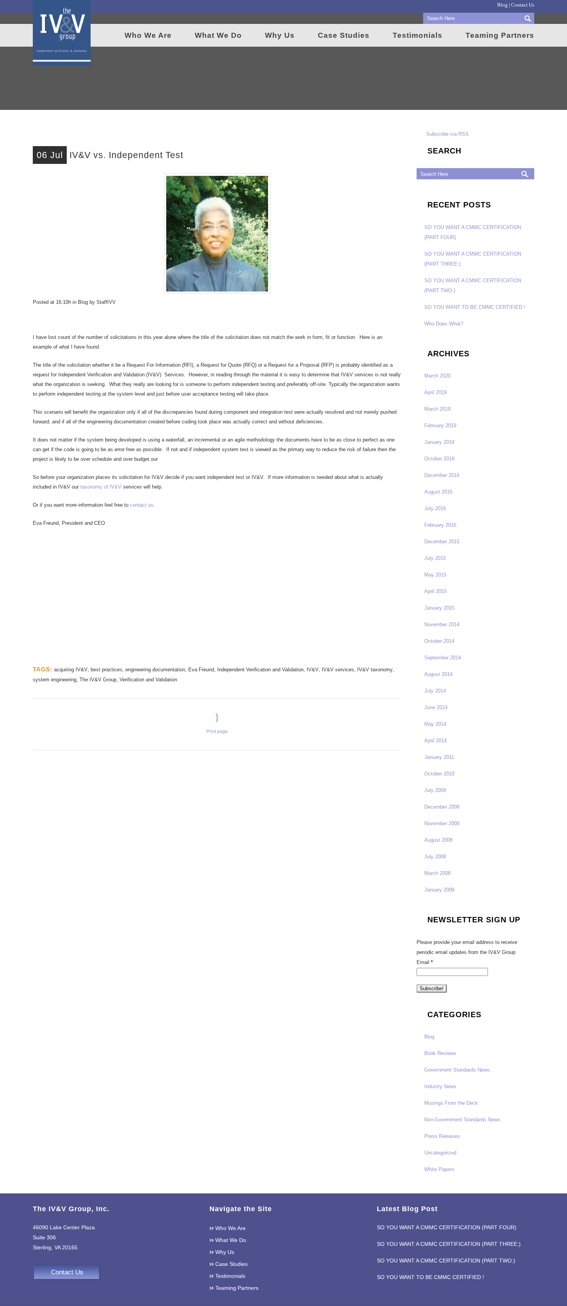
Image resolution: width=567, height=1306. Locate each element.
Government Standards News (457, 1070)
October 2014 (439, 641)
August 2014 (438, 674)
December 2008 (441, 807)
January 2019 (439, 442)
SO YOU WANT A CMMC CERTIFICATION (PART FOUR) (446, 1227)
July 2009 (435, 790)
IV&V (313, 669)
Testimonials (230, 1276)
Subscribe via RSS (447, 134)
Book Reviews (440, 1053)
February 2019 (440, 425)
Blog (502, 5)
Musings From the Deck (451, 1103)
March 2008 (437, 873)
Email (425, 962)
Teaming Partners (236, 1288)
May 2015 (435, 575)
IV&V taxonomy (375, 669)
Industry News (440, 1086)
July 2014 (435, 691)
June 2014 (435, 707)
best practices (106, 669)
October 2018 (439, 459)
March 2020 (437, 376)
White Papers (439, 1169)
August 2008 (438, 840)
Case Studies (231, 1264)
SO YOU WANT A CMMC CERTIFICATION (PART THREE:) (449, 1244)
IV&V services (338, 669)
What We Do (230, 1240)
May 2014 (435, 724)
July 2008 (435, 856)
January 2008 (439, 890)
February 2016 (440, 525)
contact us (142, 505)
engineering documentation (155, 669)
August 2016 (438, 492)
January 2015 (439, 608)
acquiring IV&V (71, 669)
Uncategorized (440, 1153)
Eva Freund (201, 669)
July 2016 (435, 508)
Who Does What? (443, 324)
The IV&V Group (97, 679)
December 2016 (441, 475)
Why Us (224, 1252)
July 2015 (435, 558)
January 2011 (439, 757)
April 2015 (435, 591)
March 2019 (437, 409)
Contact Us (522, 5)
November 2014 (441, 624)
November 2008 (441, 823)
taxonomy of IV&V (101, 487)
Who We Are (230, 1228)
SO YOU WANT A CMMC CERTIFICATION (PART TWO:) (446, 1260)
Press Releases (442, 1136)
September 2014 (442, 658)
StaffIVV (106, 302)
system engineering (54, 679)
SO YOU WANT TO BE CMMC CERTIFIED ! (474, 307)
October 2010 (439, 774)
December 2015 (441, 541)
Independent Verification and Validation (260, 669)
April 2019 (435, 392)
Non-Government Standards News (462, 1119)
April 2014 (435, 740)
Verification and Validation (148, 679)
